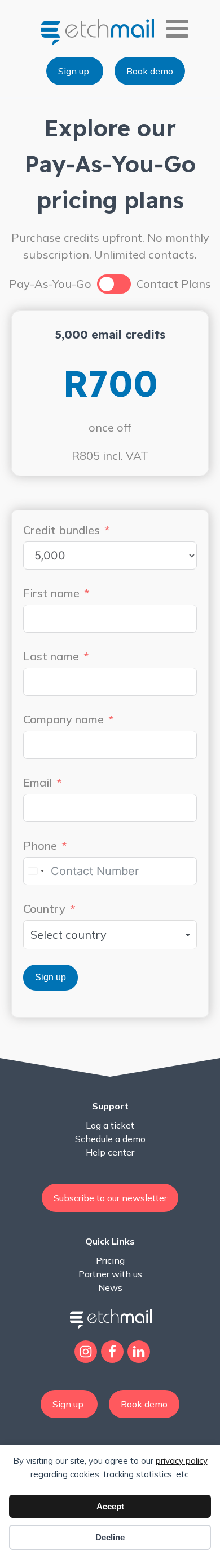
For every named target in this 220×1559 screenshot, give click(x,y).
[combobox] (35, 871)
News (110, 1287)
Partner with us (110, 1274)
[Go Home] (99, 31)
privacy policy (182, 1460)
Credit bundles (61, 530)
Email (37, 782)
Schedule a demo (110, 1138)
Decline (110, 1537)
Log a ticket (110, 1125)
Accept (110, 1506)
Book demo (149, 71)
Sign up (74, 71)
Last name (51, 656)
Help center (110, 1152)
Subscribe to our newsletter (110, 1197)
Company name (63, 719)
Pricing (110, 1260)
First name (51, 593)
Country (44, 908)
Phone (40, 845)
